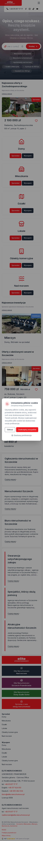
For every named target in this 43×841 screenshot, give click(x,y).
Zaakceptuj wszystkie (27, 430)
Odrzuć (10, 430)
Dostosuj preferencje (23, 435)
